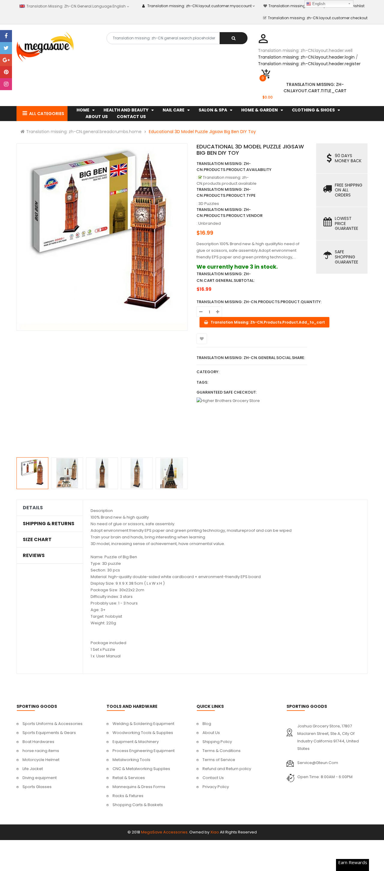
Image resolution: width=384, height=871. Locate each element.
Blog (206, 723)
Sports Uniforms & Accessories (52, 723)
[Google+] (6, 60)
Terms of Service (218, 760)
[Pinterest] (6, 72)
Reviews (34, 555)
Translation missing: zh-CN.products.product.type (226, 192)
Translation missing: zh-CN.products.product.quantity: (259, 302)
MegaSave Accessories (164, 832)
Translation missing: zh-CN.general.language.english (75, 6)
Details (33, 507)
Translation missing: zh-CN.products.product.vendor (229, 212)
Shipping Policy (217, 742)
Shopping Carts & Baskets (137, 805)
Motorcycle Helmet (40, 760)
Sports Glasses (37, 787)
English (318, 4)
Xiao (214, 832)
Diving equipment (39, 778)
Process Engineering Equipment (143, 751)
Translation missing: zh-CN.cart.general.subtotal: (225, 277)
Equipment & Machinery (135, 742)
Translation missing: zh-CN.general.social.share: (250, 358)
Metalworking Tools (131, 760)
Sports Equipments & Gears (49, 732)
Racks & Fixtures (127, 796)
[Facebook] (6, 36)
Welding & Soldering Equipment (143, 723)
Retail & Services (128, 778)
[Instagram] (6, 84)
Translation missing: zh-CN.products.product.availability (234, 166)
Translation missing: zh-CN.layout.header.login (306, 57)
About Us (211, 732)
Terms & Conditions (221, 751)
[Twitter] (6, 48)
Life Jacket (32, 769)
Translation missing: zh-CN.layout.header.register (309, 64)
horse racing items (40, 751)
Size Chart (37, 539)
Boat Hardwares (38, 742)
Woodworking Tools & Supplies (142, 732)
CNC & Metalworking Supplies (141, 769)
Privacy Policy (215, 787)
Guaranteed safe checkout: (226, 392)
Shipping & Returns (48, 523)
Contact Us (213, 778)
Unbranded (209, 223)
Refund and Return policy (226, 769)
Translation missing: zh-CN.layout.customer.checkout (318, 17)
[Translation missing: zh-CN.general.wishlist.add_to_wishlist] (201, 338)
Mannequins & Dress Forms (138, 787)
